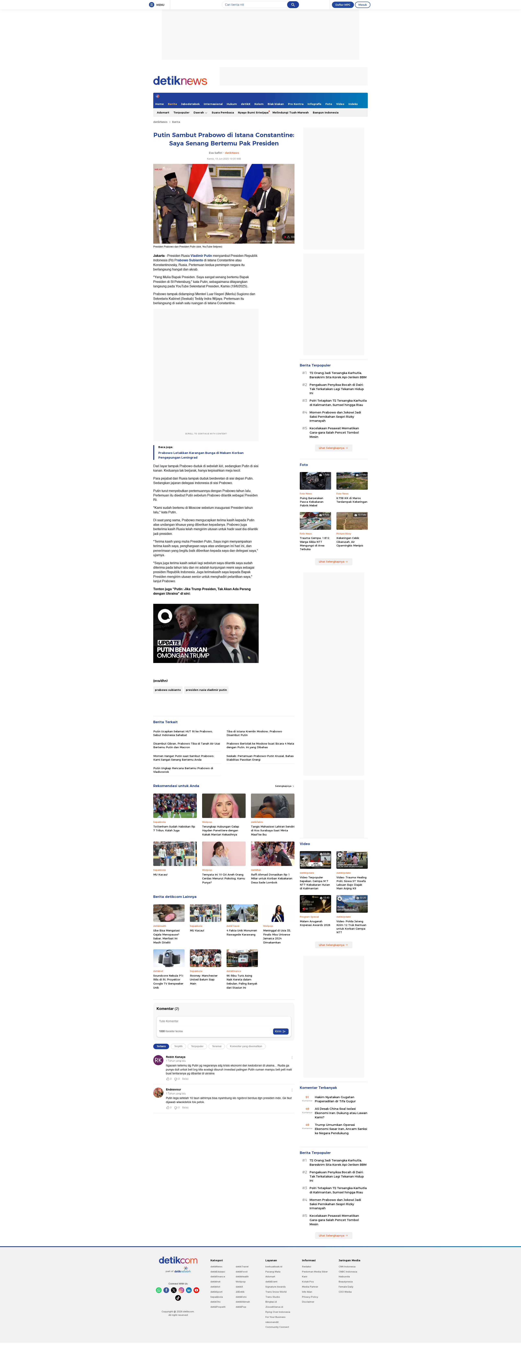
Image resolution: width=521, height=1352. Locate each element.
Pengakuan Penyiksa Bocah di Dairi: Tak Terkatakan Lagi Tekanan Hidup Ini (337, 389)
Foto (328, 104)
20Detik (240, 1291)
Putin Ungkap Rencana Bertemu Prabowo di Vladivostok (183, 769)
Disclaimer (308, 1301)
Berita (172, 104)
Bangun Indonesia (325, 112)
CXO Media (345, 1291)
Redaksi (306, 1266)
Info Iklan (307, 1291)
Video (340, 104)
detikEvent (271, 1281)
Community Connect (277, 1327)
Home (159, 104)
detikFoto (241, 1296)
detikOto (215, 1301)
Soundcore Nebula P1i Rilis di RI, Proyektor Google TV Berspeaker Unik (168, 981)
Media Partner (310, 1286)
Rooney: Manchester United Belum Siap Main (204, 979)
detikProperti (217, 1306)
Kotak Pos (308, 1281)
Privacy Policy (310, 1296)
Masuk (362, 4)
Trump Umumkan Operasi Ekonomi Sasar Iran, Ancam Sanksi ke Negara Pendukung (341, 1129)
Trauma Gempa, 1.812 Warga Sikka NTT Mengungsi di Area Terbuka (314, 543)
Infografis (314, 104)
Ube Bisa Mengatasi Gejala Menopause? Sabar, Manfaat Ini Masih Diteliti (166, 936)
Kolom (259, 104)
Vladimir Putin (201, 255)
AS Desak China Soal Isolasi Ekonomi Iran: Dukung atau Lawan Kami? (341, 1113)
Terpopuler (181, 112)
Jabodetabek (190, 104)
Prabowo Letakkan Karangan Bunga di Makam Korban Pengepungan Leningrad (201, 455)
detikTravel (242, 1266)
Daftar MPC (342, 4)
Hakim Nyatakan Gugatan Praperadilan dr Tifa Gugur (335, 1099)
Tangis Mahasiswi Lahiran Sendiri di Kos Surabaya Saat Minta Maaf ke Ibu (272, 830)
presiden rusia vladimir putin (206, 689)
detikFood (241, 1271)
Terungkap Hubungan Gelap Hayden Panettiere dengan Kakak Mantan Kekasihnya (220, 830)
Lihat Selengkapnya (331, 447)
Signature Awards (275, 1286)
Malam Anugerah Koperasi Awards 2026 (315, 923)
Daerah (199, 112)
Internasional (213, 104)
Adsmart (163, 112)
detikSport (216, 1291)
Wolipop (241, 1281)
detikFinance (217, 1276)
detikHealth (242, 1276)
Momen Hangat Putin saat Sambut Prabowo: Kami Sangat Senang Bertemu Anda (183, 757)
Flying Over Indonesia (277, 1312)
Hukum (232, 104)
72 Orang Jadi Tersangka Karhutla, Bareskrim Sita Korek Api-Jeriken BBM (338, 375)
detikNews (160, 121)
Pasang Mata (272, 1271)
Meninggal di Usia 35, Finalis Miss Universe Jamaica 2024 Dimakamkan (277, 936)
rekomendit (272, 1322)
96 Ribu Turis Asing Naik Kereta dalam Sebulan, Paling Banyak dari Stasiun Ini (242, 981)
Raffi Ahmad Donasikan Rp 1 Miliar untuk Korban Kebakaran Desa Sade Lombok (271, 878)
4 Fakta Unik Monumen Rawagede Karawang (242, 932)
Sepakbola (216, 1296)
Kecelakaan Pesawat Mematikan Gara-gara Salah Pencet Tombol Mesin (334, 432)
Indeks (353, 104)
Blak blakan (276, 104)
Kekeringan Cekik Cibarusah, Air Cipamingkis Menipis (349, 541)
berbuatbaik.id (273, 1266)
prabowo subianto (168, 689)
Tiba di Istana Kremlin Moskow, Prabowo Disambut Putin (254, 733)
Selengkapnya (283, 786)
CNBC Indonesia (348, 1271)
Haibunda (344, 1276)
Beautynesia (346, 1281)
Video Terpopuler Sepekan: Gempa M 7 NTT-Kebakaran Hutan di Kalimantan (315, 883)
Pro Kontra (295, 104)
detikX (245, 104)
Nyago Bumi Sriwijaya (253, 112)
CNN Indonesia (347, 1266)
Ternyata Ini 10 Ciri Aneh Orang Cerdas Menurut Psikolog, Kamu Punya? (223, 878)
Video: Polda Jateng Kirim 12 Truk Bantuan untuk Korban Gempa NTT (351, 927)
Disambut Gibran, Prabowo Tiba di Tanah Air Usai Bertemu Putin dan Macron (186, 745)
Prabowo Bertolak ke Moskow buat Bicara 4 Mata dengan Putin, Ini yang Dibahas (260, 745)
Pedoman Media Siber (315, 1271)
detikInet (215, 1281)
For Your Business (275, 1317)
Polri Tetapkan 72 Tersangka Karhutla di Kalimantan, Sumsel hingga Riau (338, 403)
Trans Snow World (276, 1291)
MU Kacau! (160, 874)
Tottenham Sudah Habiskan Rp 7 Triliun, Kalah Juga (174, 828)
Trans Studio (272, 1296)
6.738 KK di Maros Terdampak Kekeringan (351, 499)
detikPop (241, 1306)
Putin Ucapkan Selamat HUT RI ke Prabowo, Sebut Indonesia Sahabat (183, 733)
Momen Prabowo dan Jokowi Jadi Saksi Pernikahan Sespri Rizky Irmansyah (335, 417)
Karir (304, 1276)
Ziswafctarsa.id (274, 1306)
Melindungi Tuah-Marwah (291, 112)
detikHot (215, 1286)
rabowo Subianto (190, 260)
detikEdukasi (217, 1271)
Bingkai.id (271, 1301)
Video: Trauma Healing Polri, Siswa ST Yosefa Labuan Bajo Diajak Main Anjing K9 (351, 883)
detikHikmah (243, 1301)
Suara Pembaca (223, 112)
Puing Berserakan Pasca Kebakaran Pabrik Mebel (311, 501)
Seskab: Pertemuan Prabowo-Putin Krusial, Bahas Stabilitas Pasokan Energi (260, 757)
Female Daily (346, 1286)
